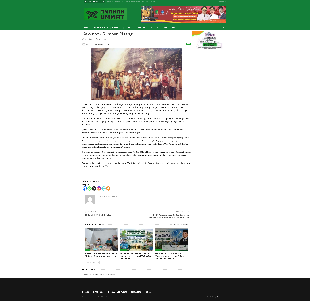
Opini (165, 28)
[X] (94, 188)
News (86, 28)
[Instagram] (99, 188)
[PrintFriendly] (103, 188)
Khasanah (116, 28)
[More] (108, 188)
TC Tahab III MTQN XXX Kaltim (98, 215)
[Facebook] (85, 188)
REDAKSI (110, 1)
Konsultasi (154, 28)
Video (174, 28)
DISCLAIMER (145, 1)
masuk (95, 275)
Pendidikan (140, 28)
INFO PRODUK (119, 1)
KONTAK (154, 1)
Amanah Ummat (222, 297)
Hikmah (128, 28)
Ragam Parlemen (100, 28)
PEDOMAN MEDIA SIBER (132, 1)
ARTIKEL (123, 250)
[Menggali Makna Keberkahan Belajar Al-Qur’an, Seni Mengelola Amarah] (101, 239)
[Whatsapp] (89, 188)
